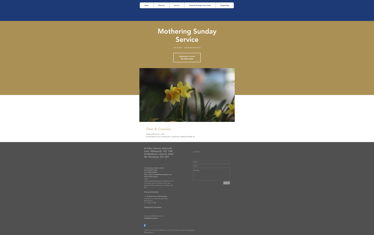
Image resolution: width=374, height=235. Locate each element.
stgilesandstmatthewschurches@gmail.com (158, 181)
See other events (187, 59)
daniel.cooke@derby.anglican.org (160, 174)
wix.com (192, 230)
